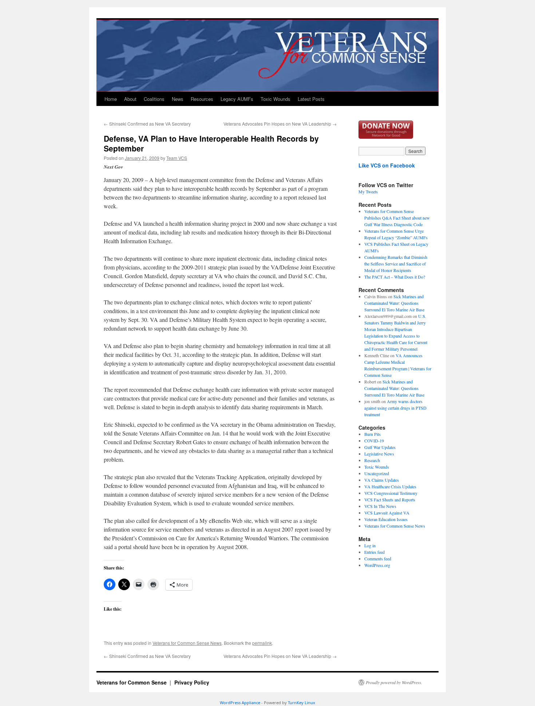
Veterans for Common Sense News (187, 643)
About (130, 98)
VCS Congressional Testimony (390, 493)
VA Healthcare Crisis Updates (390, 486)
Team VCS (176, 158)
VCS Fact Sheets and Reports (389, 499)
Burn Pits (372, 434)
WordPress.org (377, 565)
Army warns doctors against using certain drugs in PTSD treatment (395, 407)
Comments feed (377, 558)
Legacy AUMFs (237, 98)
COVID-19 (374, 440)
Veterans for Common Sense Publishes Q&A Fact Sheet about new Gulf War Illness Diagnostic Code (397, 217)
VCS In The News (380, 506)
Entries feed (374, 552)
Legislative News (379, 454)
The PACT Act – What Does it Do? (394, 277)
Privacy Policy (191, 682)
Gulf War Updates (380, 447)
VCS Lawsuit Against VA (386, 513)
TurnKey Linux (301, 702)
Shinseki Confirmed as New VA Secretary (147, 124)
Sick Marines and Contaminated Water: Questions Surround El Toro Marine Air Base (394, 302)
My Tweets (368, 191)
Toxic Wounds (275, 98)
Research (372, 460)
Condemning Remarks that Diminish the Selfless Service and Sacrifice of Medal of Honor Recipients (395, 263)
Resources (202, 98)
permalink (262, 643)
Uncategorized (376, 473)
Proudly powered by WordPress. (394, 682)
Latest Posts (311, 98)
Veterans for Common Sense (132, 682)
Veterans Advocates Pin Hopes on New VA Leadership (280, 124)
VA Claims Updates (381, 480)
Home (110, 98)
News (177, 98)
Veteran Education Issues (386, 519)
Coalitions (154, 98)
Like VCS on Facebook (386, 165)
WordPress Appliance (240, 702)
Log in (370, 545)
